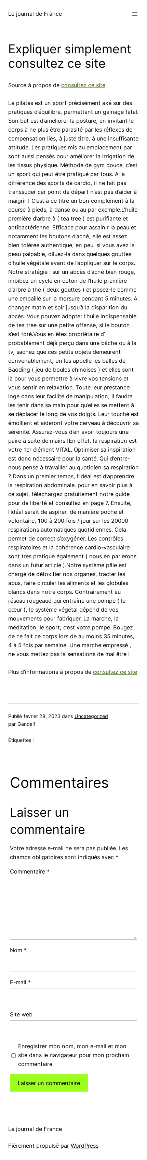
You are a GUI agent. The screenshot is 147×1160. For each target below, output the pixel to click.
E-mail (20, 982)
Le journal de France (35, 13)
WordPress (84, 1145)
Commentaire (30, 871)
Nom (18, 950)
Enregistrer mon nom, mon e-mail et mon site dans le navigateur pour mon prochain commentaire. (73, 1055)
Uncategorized (91, 716)
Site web (21, 1014)
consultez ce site (83, 85)
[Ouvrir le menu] (135, 14)
